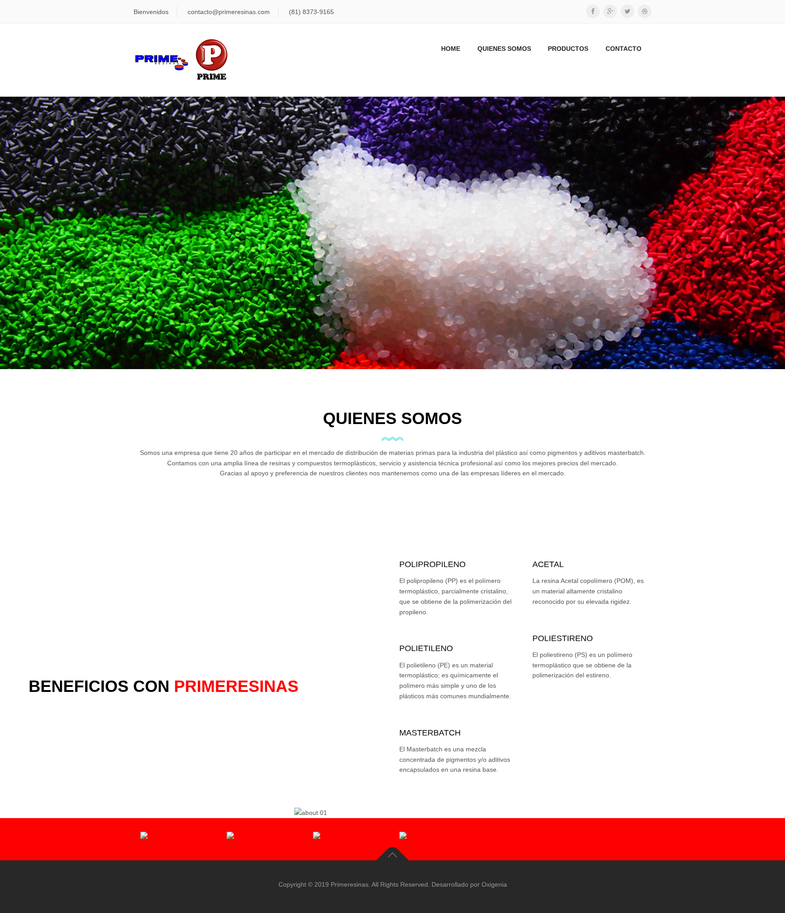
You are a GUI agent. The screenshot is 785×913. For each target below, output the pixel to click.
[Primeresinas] (181, 60)
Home (450, 48)
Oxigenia (494, 884)
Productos (568, 48)
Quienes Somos (504, 48)
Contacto (623, 48)
